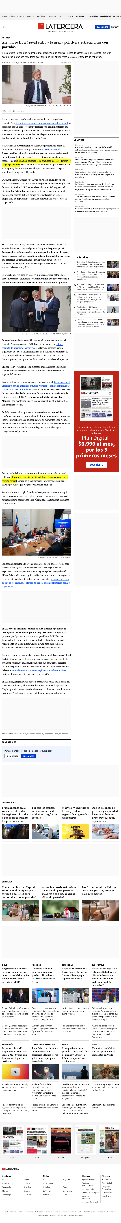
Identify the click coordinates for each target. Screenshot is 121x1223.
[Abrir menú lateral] (4, 27)
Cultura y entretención (43, 1044)
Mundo (62, 16)
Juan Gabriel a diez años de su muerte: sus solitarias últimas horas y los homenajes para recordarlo (94, 174)
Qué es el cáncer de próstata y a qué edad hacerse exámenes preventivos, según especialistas (105, 815)
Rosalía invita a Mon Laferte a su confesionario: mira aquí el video (45, 1107)
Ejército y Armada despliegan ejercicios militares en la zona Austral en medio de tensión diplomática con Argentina (15, 1030)
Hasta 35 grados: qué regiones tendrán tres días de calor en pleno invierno (75, 1011)
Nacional (20, 16)
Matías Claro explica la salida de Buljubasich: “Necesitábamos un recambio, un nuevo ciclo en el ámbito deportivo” (104, 977)
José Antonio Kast (51, 733)
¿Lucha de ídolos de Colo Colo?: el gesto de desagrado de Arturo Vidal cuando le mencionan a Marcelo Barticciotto (104, 1031)
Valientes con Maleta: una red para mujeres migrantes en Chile (104, 1051)
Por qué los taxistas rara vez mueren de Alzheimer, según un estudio (44, 813)
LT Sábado (15, 733)
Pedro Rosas (23, 62)
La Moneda (63, 733)
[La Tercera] (13, 1154)
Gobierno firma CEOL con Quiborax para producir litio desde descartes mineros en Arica (97, 210)
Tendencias (67, 965)
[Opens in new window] (61, 1154)
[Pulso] (37, 1154)
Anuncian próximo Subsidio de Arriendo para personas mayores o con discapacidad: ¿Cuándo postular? (59, 892)
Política (12, 16)
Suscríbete (29, 756)
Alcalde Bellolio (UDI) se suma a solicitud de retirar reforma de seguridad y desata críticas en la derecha (15, 1012)
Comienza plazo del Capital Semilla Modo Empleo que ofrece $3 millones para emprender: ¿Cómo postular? (19, 892)
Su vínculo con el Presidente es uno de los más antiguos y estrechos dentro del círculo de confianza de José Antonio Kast (36, 386)
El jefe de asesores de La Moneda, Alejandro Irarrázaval (41, 123)
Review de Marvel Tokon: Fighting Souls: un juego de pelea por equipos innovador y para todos (15, 1109)
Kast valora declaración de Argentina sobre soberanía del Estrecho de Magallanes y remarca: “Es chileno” (91, 264)
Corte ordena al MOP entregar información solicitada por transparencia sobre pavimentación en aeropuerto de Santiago (96, 150)
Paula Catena (37, 62)
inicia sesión (12, 756)
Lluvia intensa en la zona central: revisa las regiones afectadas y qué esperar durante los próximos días (15, 815)
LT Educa (117, 16)
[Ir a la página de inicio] (60, 27)
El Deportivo (52, 16)
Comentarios (20, 111)
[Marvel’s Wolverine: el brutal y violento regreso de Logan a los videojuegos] (75, 831)
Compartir (7, 111)
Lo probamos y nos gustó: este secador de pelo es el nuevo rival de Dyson (105, 1087)
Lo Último (80, 16)
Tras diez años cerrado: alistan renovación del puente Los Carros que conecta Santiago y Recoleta (95, 199)
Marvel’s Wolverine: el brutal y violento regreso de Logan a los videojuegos (75, 813)
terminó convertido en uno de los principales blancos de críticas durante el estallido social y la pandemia (36, 583)
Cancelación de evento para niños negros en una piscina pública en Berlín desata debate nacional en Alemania (75, 1109)
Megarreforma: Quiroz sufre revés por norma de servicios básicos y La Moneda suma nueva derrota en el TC (15, 975)
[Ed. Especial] (85, 1154)
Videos (70, 16)
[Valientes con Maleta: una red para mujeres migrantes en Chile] (105, 1071)
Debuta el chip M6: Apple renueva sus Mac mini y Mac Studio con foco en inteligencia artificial (14, 1055)
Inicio (4, 16)
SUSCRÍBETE (96, 464)
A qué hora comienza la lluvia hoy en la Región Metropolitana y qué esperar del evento (75, 974)
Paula (94, 1044)
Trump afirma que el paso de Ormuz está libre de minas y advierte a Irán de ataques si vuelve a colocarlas (75, 1055)
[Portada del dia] (96, 419)
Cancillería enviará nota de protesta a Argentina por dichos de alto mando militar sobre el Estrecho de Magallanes (91, 275)
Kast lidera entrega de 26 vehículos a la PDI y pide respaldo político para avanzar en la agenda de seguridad (91, 286)
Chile (4, 965)
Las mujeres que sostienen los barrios (105, 1106)
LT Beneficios (92, 16)
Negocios (30, 16)
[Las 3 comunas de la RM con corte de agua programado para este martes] (100, 910)
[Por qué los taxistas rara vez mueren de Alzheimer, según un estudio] (45, 831)
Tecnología (40, 16)
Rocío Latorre (11, 62)
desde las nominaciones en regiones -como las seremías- (39, 670)
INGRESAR (115, 27)
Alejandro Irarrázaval (35, 733)
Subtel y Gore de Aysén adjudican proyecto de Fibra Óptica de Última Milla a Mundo (44, 1030)
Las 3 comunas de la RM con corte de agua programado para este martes (99, 890)
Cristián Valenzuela (51, 149)
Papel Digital (105, 16)
